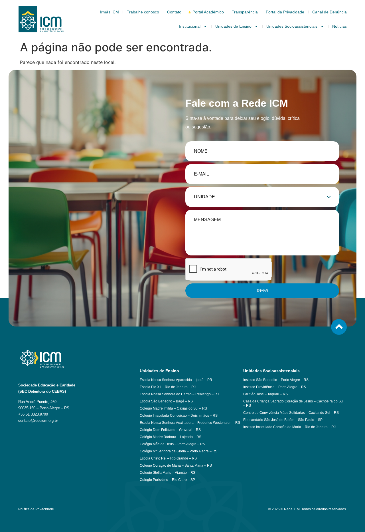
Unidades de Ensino (233, 26)
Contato (174, 12)
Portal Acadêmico (208, 12)
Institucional (189, 26)
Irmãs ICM (109, 12)
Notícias (339, 26)
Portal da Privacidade (285, 12)
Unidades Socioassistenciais (291, 26)
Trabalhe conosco (143, 12)
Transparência (245, 12)
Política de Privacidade (36, 509)
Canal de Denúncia (329, 12)
